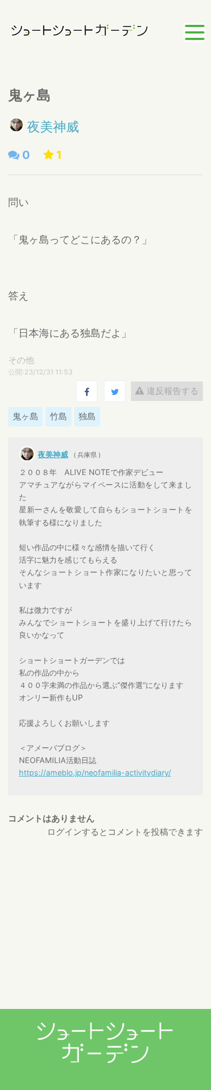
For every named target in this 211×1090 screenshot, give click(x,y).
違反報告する (171, 390)
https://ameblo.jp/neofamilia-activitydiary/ (95, 772)
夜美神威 (53, 127)
